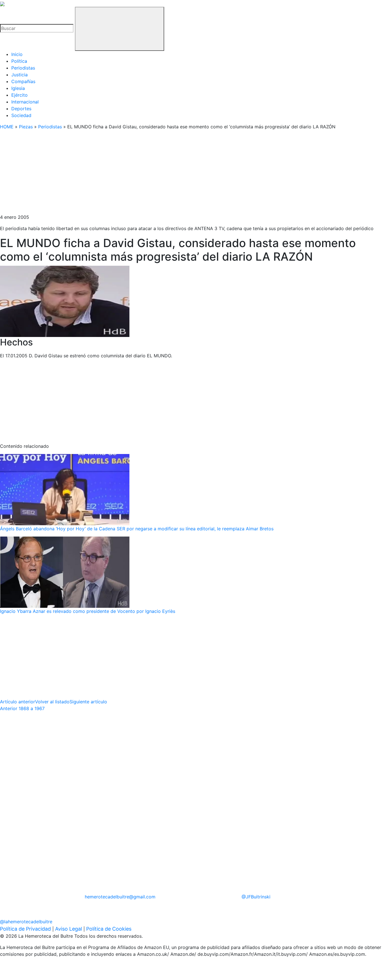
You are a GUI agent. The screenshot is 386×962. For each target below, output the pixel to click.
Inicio (17, 54)
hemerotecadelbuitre (120, 897)
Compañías (23, 81)
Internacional (25, 102)
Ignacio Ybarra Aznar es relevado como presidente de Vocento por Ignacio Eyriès (87, 611)
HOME (7, 126)
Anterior (22, 708)
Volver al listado (52, 701)
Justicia (19, 74)
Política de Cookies (108, 929)
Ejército (19, 95)
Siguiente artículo (88, 701)
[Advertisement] (169, 174)
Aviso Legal (68, 929)
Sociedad (21, 115)
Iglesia (18, 88)
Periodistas (23, 68)
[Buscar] (119, 29)
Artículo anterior (17, 701)
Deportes (21, 108)
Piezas (26, 126)
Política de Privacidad (25, 929)
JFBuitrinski (256, 897)
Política (19, 61)
